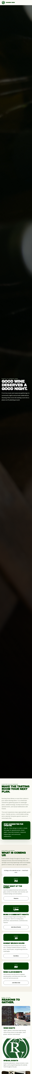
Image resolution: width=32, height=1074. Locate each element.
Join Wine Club (16, 982)
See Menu (16, 956)
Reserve (16, 898)
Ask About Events (16, 927)
